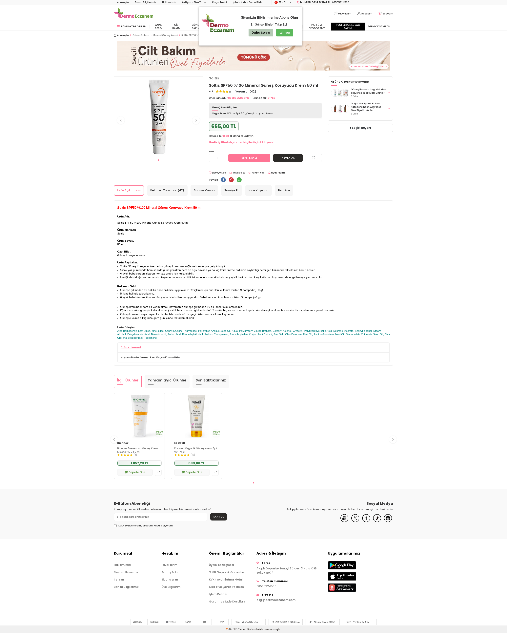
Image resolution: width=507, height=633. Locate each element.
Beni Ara (284, 190)
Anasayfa (123, 2)
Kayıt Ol (218, 516)
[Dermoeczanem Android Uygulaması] (348, 565)
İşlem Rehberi (218, 594)
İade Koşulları (258, 190)
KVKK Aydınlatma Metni (225, 580)
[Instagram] (388, 521)
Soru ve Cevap (204, 190)
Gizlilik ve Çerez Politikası (227, 587)
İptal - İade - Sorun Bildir (247, 2)
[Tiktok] (377, 521)
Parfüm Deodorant (317, 26)
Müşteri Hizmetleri (126, 572)
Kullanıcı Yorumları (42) (167, 190)
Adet (211, 151)
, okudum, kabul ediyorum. (145, 525)
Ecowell (179, 443)
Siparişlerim (169, 580)
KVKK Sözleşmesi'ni (129, 525)
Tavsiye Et (238, 172)
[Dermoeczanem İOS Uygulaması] (348, 576)
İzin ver (284, 33)
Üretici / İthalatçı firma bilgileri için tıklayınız (241, 142)
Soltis (214, 78)
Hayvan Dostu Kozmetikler (138, 357)
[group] (158, 116)
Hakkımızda (169, 2)
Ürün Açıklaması (129, 190)
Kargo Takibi (219, 2)
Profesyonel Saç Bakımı (348, 26)
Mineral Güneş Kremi (165, 35)
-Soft (230, 629)
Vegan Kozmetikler (168, 357)
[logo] (133, 14)
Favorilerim (169, 565)
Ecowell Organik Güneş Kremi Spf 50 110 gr (195, 450)
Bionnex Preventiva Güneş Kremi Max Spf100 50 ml (137, 450)
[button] (158, 160)
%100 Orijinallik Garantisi (226, 572)
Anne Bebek (158, 26)
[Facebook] (366, 521)
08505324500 (266, 586)
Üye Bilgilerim (170, 587)
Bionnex (123, 443)
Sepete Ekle (249, 158)
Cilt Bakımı (176, 26)
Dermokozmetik (379, 26)
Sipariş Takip (170, 572)
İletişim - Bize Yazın (194, 2)
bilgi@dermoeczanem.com (275, 600)
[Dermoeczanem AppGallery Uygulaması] (348, 587)
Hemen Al (287, 158)
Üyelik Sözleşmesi (221, 565)
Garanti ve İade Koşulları (227, 601)
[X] (355, 521)
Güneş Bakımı (196, 26)
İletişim (119, 580)
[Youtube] (344, 521)
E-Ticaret (241, 629)
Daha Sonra (261, 33)
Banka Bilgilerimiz (145, 2)
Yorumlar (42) (245, 91)
